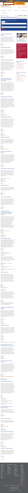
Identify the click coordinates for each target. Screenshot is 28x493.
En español (15, 467)
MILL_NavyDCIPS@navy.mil (4, 426)
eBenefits (3, 254)
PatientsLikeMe (3, 450)
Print (24, 15)
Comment (26, 15)
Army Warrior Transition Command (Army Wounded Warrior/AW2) (6, 79)
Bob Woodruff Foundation (6, 117)
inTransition (3, 289)
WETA (7, 1)
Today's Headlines (16, 475)
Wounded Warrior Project (20, 67)
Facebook (19, 1)
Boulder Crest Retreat (5, 137)
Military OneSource (5, 325)
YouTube (20, 1)
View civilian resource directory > (22, 18)
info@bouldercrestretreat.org (5, 149)
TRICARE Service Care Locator (21, 78)
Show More (3, 459)
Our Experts (2, 467)
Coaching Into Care (5, 185)
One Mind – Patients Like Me (7, 448)
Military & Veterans (23, 10)
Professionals (16, 10)
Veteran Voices (16, 471)
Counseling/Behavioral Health (22, 54)
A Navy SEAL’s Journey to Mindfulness (22, 471)
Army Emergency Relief (5, 47)
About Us (14, 1)
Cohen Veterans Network (6, 196)
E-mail (11, 488)
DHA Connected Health (5, 238)
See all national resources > (20, 68)
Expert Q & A (16, 468)
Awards (2, 466)
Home (6, 5)
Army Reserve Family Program (7, 60)
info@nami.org (3, 358)
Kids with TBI (9, 473)
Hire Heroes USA (4, 272)
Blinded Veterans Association (7, 96)
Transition (19, 56)
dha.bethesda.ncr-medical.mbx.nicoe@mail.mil (7, 376)
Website (2, 45)
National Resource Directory (7, 381)
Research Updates (16, 474)
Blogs (21, 464)
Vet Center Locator (19, 79)
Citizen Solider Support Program (7, 168)
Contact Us (19, 490)
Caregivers (9, 10)
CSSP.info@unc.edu (3, 181)
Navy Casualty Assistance (6, 418)
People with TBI (3, 10)
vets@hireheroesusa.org (4, 287)
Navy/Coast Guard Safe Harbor (7, 431)
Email (23, 15)
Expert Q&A (19, 7)
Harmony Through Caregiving (22, 468)
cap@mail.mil (2, 232)
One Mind (7, 450)
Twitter (17, 1)
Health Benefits (20, 55)
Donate (11, 1)
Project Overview (3, 465)
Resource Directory (24, 7)
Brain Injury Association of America (22, 63)
